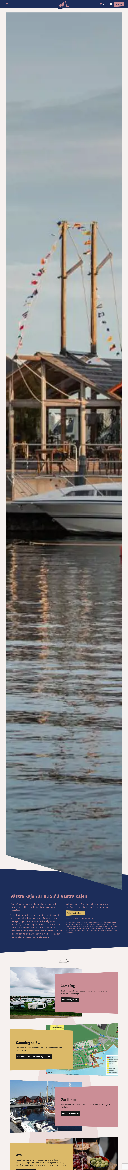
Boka (117, 4)
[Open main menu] (6, 4)
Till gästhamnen (69, 1113)
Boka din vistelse (74, 913)
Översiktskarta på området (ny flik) (32, 1057)
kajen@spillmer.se (79, 926)
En (104, 4)
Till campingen (68, 1000)
